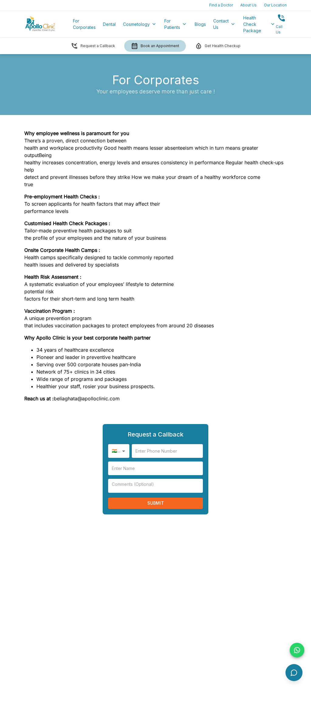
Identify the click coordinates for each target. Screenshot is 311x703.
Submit (155, 503)
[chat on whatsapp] (297, 650)
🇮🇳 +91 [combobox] (118, 450)
